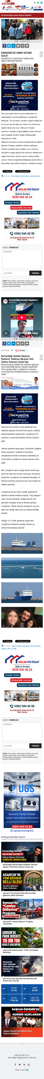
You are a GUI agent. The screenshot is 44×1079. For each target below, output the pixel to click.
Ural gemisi (26, 646)
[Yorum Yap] (27, 46)
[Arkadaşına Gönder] (18, 46)
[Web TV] (38, 2)
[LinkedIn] (13, 46)
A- (41, 56)
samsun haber (16, 646)
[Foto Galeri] (41, 2)
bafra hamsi (24, 176)
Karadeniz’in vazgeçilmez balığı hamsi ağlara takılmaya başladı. (17, 59)
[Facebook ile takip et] (15, 1064)
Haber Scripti (20, 1070)
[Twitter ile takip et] (19, 1064)
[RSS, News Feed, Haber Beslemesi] (24, 1064)
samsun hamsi (35, 176)
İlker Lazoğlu (11, 649)
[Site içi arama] (29, 1064)
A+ (41, 52)
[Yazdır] (22, 46)
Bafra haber (15, 176)
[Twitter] (9, 46)
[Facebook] (4, 46)
